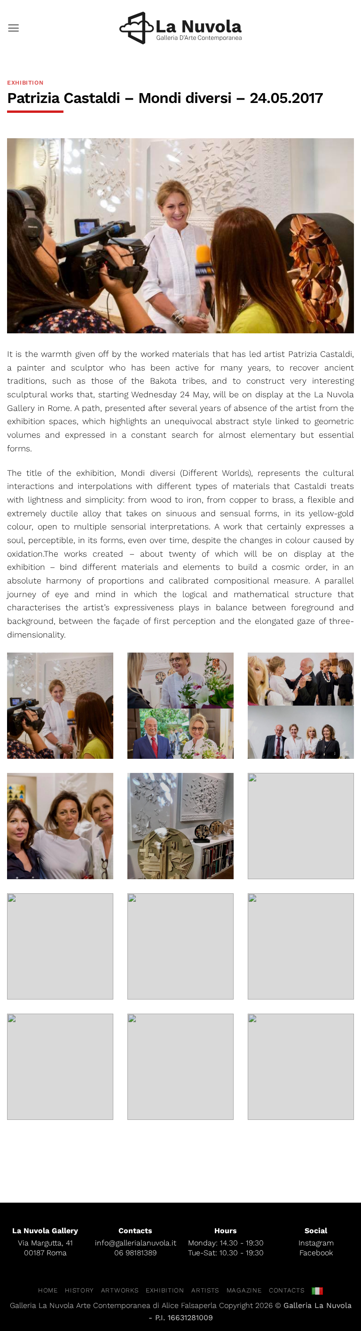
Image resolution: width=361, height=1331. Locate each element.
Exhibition (25, 82)
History (79, 1290)
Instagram (316, 1242)
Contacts (286, 1290)
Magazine (244, 1290)
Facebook (316, 1252)
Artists (205, 1290)
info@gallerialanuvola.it (135, 1242)
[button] (13, 28)
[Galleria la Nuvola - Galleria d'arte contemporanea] (180, 28)
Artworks (119, 1290)
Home (48, 1290)
